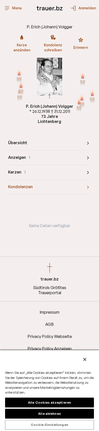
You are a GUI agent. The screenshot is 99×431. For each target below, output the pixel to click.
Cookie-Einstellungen (49, 425)
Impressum (49, 312)
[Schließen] (84, 359)
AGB (49, 324)
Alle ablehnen (49, 414)
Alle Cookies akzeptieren (49, 402)
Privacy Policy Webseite (49, 336)
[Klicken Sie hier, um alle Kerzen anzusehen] (19, 76)
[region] (49, 390)
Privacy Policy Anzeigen (49, 348)
